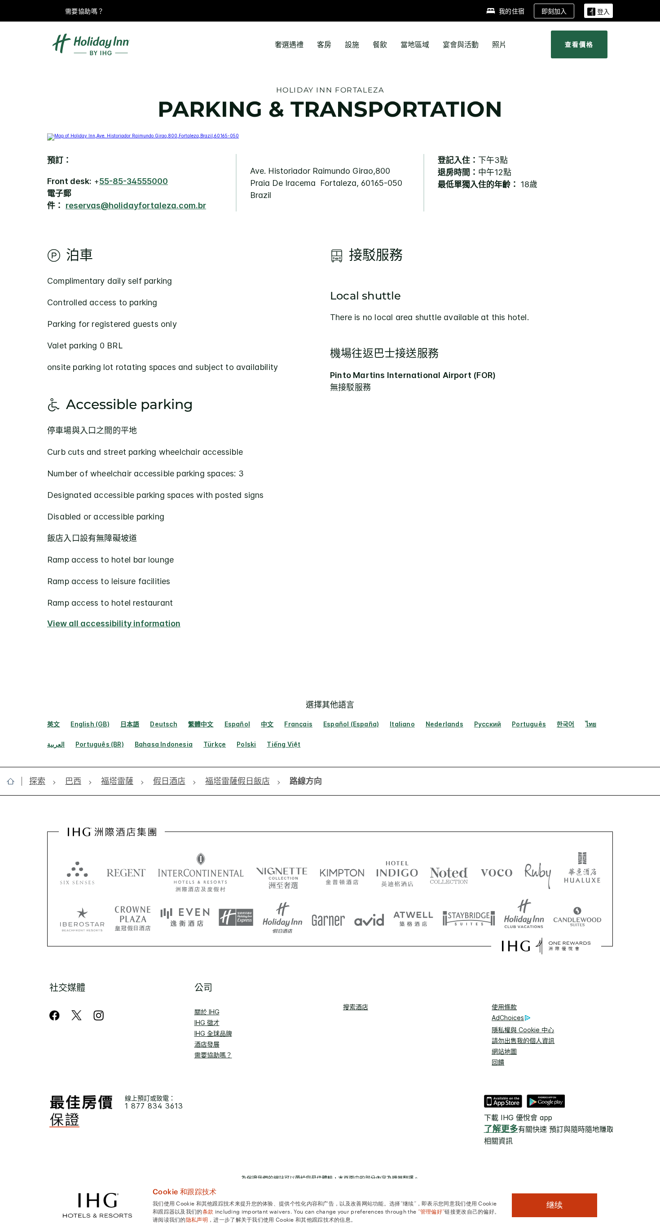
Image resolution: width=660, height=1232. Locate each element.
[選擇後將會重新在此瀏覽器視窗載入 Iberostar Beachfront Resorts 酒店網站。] (82, 918)
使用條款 (504, 1007)
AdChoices (508, 1017)
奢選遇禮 (289, 44)
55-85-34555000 (133, 181)
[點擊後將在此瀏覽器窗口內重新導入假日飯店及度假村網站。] (283, 918)
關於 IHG (207, 1012)
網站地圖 (504, 1051)
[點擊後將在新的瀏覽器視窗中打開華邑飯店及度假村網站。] (582, 872)
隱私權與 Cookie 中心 (523, 1030)
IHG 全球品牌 (213, 1033)
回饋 (498, 1062)
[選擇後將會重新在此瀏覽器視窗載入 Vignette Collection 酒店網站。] (282, 870)
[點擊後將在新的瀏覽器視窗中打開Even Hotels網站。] (185, 918)
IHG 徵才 (207, 1022)
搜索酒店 (355, 1007)
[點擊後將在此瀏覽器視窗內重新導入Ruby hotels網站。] (537, 872)
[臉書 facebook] (56, 1015)
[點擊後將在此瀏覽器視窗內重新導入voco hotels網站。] (496, 872)
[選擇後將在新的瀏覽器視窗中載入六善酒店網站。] (77, 872)
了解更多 (501, 1129)
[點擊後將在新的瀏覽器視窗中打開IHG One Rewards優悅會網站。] (546, 946)
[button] (598, 11)
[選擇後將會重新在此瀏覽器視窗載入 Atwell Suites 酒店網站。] (413, 918)
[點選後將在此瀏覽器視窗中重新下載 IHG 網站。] (112, 832)
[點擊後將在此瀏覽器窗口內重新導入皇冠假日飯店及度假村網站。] (132, 918)
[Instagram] (98, 1015)
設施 (352, 44)
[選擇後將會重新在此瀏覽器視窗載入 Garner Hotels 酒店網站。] (328, 918)
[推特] (76, 1015)
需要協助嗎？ (84, 11)
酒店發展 (207, 1044)
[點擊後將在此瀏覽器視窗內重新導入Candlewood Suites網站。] (577, 918)
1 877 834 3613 (154, 1106)
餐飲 (380, 44)
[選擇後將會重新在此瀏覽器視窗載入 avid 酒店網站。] (369, 918)
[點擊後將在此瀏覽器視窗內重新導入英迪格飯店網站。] (397, 872)
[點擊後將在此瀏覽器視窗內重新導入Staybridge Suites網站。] (469, 918)
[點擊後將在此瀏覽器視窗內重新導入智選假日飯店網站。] (236, 918)
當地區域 (414, 44)
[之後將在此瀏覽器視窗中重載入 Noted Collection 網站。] (449, 872)
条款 (208, 1211)
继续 (554, 1205)
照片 (499, 44)
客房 (324, 44)
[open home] (14, 781)
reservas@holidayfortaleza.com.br (136, 205)
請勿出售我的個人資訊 (523, 1040)
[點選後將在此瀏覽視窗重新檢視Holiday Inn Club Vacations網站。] (524, 918)
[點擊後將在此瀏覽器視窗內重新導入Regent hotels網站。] (126, 872)
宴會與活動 (461, 44)
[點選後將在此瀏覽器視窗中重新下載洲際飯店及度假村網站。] (201, 872)
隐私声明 (197, 1219)
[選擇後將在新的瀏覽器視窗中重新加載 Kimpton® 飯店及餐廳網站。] (342, 872)
